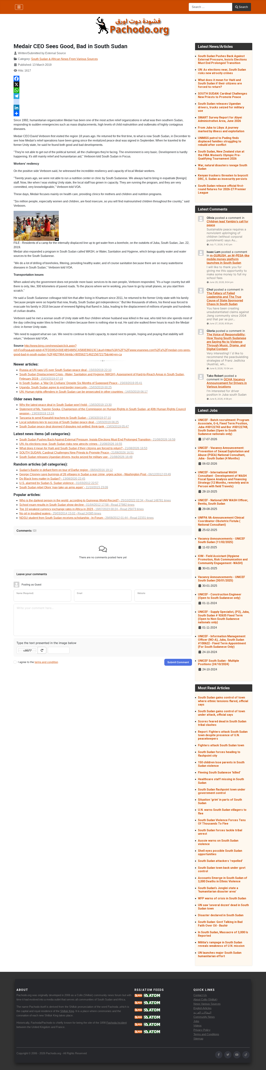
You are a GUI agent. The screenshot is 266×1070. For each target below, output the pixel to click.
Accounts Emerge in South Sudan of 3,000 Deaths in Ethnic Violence (222, 879)
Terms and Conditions (206, 1034)
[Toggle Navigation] (19, 7)
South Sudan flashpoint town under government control (221, 791)
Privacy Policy (201, 1029)
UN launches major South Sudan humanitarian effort (219, 954)
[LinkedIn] (103, 107)
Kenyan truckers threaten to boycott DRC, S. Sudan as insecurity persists (223, 177)
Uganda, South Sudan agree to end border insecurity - (65, 387)
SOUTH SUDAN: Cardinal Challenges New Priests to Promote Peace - (76, 452)
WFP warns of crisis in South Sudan (222, 898)
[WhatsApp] (103, 90)
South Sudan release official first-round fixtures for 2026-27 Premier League (222, 189)
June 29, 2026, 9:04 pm (221, 282)
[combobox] (210, 7)
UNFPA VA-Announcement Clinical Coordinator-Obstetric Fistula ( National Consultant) (221, 521)
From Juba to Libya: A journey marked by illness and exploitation (221, 129)
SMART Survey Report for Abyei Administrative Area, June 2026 (220, 119)
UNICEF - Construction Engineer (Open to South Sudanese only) (219, 596)
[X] (103, 84)
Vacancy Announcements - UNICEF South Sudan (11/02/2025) (221, 540)
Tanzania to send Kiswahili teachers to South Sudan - (65, 417)
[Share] (103, 113)
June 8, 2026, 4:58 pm (220, 398)
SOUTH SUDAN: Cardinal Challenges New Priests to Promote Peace (222, 95)
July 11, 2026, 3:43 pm (220, 244)
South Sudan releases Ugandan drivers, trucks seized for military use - (75, 456)
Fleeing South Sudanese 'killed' (219, 772)
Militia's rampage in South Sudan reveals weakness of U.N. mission (221, 944)
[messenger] (103, 102)
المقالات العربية (202, 1012)
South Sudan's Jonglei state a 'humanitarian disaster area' (218, 889)
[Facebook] (103, 79)
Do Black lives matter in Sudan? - (52, 478)
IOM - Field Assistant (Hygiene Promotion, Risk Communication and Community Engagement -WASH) (223, 559)
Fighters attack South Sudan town (221, 745)
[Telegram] (103, 96)
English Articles (202, 1008)
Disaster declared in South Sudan (220, 915)
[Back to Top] (259, 1063)
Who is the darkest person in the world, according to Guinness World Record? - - (95, 500)
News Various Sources (207, 1003)
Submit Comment (178, 662)
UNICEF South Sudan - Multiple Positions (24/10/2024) (218, 662)
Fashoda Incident (116, 1022)
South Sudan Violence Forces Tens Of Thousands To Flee (222, 821)
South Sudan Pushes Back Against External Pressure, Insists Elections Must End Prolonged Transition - (97, 439)
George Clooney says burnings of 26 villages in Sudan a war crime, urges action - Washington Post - (95, 474)
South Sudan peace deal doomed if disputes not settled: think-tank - (74, 426)
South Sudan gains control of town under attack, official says (221, 713)
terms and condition (46, 662)
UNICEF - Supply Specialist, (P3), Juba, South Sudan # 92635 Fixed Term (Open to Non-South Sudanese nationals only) (223, 617)
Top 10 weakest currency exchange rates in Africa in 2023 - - (81, 509)
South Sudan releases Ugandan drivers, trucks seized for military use (221, 107)
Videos (197, 1025)
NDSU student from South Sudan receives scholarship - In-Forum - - (86, 517)
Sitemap (198, 1038)
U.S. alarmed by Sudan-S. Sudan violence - (58, 483)
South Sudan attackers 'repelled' (220, 861)
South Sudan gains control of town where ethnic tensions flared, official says (223, 701)
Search (243, 7)
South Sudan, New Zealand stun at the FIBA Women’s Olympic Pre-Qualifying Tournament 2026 (221, 155)
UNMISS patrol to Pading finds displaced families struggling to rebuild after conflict (219, 141)
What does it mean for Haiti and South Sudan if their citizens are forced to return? (220, 83)
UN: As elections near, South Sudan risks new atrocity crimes (222, 71)
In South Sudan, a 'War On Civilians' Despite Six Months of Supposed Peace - (80, 383)
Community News (204, 1016)
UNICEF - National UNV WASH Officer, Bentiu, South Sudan (223, 502)
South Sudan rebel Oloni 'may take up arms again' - (63, 487)
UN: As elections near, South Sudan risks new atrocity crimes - (70, 443)
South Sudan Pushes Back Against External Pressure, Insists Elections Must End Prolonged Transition (222, 59)
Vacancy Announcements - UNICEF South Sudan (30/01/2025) (221, 578)
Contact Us (200, 995)
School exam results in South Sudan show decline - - (76, 504)
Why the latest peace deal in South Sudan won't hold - (65, 404)
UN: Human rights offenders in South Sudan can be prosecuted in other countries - (83, 391)
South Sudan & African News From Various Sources (64, 59)
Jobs (196, 1021)
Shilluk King (67, 1011)
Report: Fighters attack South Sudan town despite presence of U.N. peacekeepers (223, 735)
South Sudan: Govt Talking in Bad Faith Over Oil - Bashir (220, 923)
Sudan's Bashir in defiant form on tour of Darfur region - (66, 470)
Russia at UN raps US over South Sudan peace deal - (65, 370)
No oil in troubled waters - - (60, 513)
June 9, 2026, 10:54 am (221, 368)
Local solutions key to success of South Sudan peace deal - (69, 422)
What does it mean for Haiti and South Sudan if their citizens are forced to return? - (83, 448)
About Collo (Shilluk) (205, 999)
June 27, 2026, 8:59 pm (221, 323)
